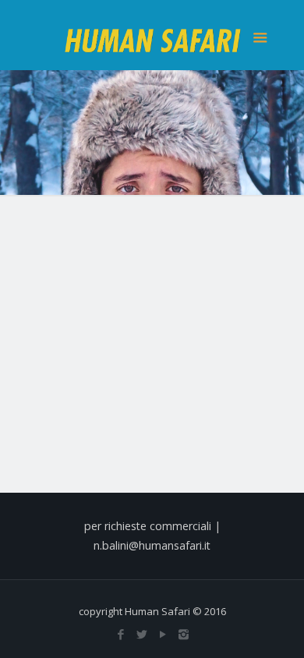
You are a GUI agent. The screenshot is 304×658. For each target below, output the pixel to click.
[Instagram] (183, 634)
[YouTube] (162, 634)
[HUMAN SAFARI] (152, 35)
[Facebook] (120, 634)
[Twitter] (141, 634)
